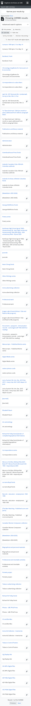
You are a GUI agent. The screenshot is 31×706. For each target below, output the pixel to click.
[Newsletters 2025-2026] (9, 193)
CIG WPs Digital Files (8, 666)
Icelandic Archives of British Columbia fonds (14, 180)
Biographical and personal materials (13, 547)
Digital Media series (8, 357)
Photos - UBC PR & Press (10, 607)
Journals (5, 253)
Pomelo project (7, 572)
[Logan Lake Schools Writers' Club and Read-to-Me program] (14, 312)
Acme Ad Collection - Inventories (12, 631)
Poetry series (6, 217)
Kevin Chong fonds (8, 264)
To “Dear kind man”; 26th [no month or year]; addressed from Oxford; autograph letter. (15, 112)
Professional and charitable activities (13, 560)
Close (11, 16)
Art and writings (7, 422)
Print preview (7, 29)
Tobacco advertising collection (11, 584)
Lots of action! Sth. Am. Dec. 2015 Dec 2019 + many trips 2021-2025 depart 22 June (14, 382)
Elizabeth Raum (7, 410)
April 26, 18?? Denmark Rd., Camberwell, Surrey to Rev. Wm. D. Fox (14, 95)
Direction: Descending (22, 36)
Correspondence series (9, 450)
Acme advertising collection (11, 288)
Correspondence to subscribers (12, 82)
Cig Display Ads (7, 654)
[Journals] (5, 398)
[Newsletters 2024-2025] (9, 535)
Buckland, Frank (7, 56)
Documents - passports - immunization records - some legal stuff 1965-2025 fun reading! (14, 328)
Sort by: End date (8, 36)
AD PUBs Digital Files (8, 678)
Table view (15, 32)
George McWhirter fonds (10, 205)
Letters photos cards (8, 368)
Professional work (8, 299)
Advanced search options (12, 24)
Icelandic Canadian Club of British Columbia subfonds (12, 165)
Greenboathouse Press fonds (11, 152)
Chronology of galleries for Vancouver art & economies (15, 69)
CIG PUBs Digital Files (9, 690)
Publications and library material (12, 129)
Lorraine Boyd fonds (8, 482)
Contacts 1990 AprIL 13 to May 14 (12, 44)
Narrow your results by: (15, 11)
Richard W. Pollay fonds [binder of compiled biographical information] (13, 435)
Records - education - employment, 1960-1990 (15, 495)
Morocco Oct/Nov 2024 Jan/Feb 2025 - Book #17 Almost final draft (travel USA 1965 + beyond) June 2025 (14, 464)
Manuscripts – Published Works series (14, 344)
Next (19, 703)
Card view (6, 32)
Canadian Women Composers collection (14, 523)
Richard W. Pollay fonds (9, 596)
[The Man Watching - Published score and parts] (15, 509)
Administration (7, 141)
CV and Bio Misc (7, 619)
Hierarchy (17, 29)
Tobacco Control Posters (10, 643)
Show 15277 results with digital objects (18, 39)
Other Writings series (9, 276)
